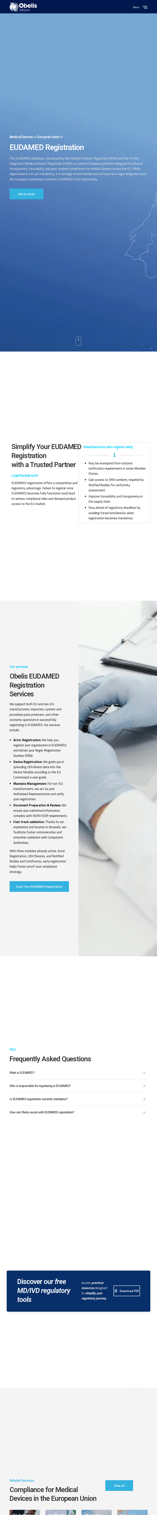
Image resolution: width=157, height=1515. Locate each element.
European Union (48, 137)
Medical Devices (21, 137)
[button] (26, 194)
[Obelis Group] (23, 7)
